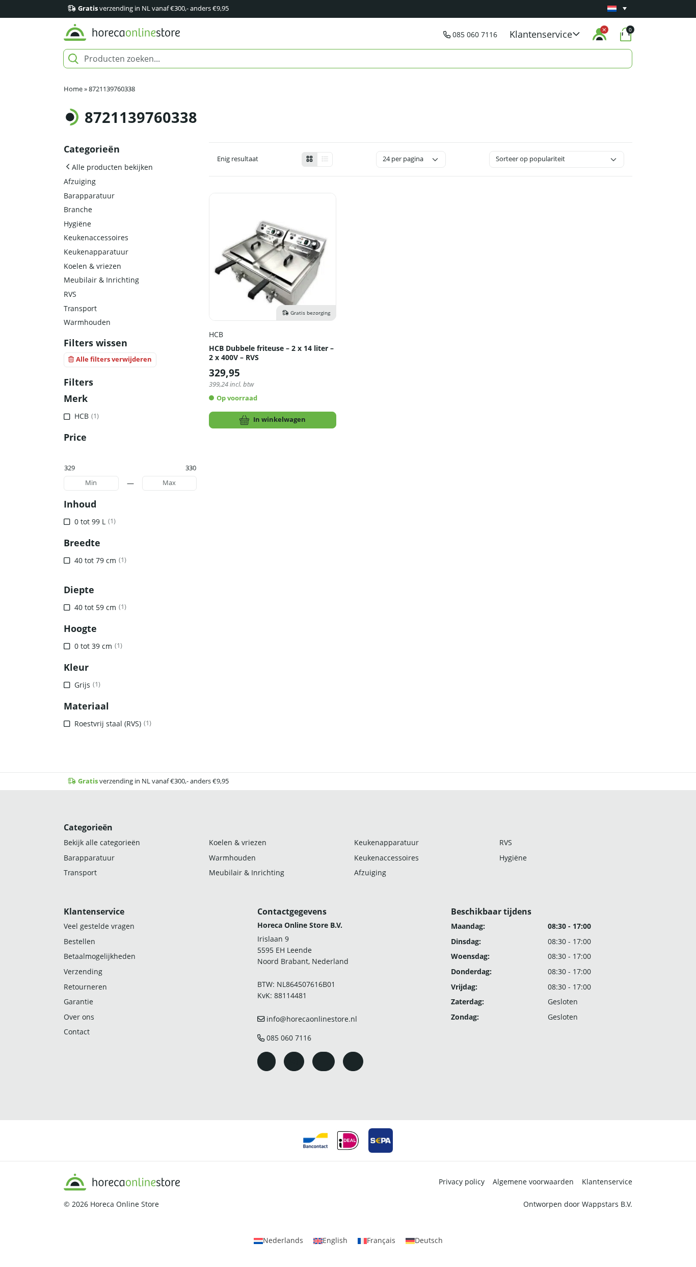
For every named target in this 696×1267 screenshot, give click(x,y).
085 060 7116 (474, 34)
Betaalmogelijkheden (100, 956)
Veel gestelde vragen (99, 926)
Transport (80, 308)
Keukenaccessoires (96, 237)
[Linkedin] (353, 1061)
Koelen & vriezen (92, 266)
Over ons (79, 1017)
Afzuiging (80, 181)
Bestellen (79, 941)
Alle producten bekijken (112, 167)
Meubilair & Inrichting (101, 280)
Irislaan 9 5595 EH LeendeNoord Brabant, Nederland (303, 950)
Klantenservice (607, 1181)
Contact (77, 1031)
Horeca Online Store (124, 1204)
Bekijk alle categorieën (102, 842)
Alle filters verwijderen (114, 359)
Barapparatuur (89, 195)
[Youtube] (323, 1061)
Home (73, 89)
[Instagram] (294, 1061)
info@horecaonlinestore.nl (311, 1019)
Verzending (83, 971)
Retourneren (85, 987)
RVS (70, 294)
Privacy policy (462, 1181)
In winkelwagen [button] (279, 419)
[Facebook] (266, 1061)
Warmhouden (87, 322)
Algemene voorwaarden (533, 1181)
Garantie (78, 1001)
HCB (216, 334)
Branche (78, 209)
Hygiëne (77, 224)
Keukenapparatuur (96, 252)
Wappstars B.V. (607, 1204)
